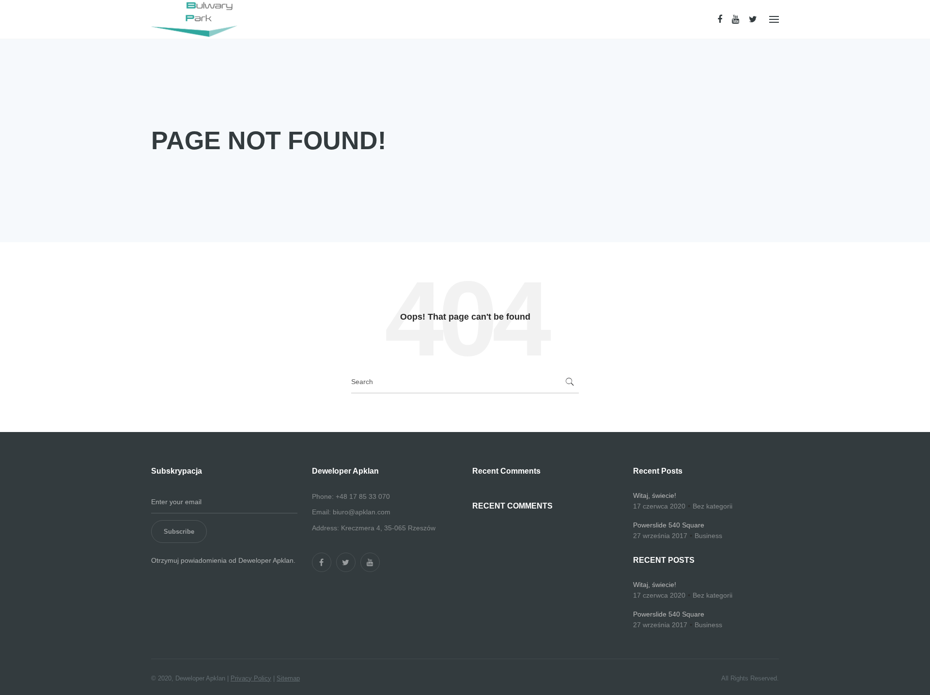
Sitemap (288, 678)
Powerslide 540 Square (668, 525)
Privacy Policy (251, 678)
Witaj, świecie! (654, 495)
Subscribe (179, 531)
